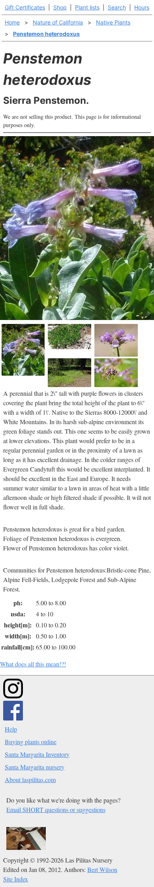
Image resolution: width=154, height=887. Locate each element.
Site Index (15, 879)
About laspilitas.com (30, 779)
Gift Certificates (25, 7)
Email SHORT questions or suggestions (55, 809)
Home (12, 22)
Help (11, 729)
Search (117, 7)
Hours (141, 7)
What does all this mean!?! (33, 664)
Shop (60, 7)
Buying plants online (30, 741)
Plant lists (87, 7)
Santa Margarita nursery (34, 767)
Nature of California (58, 22)
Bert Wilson (102, 869)
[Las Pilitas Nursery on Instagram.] (13, 696)
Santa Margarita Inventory (37, 754)
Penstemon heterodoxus (46, 33)
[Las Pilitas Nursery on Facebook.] (13, 718)
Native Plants (113, 22)
